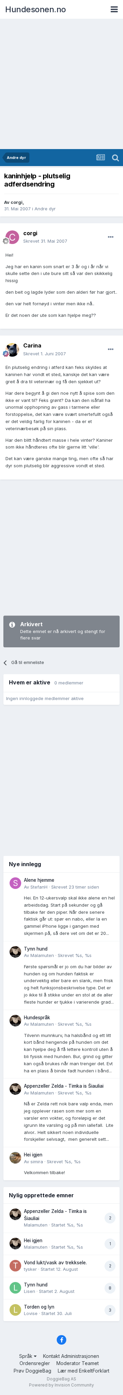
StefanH (38, 887)
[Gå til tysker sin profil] (15, 1265)
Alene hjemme (39, 880)
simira (36, 1161)
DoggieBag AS (61, 1378)
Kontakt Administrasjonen (71, 1356)
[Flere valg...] (111, 237)
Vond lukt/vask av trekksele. (55, 1262)
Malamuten (42, 955)
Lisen (29, 1291)
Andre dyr (45, 208)
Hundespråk (37, 1017)
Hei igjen (33, 1154)
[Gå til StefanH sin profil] (15, 883)
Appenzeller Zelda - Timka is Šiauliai (64, 1086)
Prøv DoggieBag (32, 1371)
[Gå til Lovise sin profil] (15, 1310)
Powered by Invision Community (61, 1385)
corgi (17, 202)
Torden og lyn (39, 1307)
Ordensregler (34, 1363)
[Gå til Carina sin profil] (12, 350)
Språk (26, 1356)
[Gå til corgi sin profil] (12, 237)
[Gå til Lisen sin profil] (15, 1288)
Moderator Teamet (77, 1363)
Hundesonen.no (35, 9)
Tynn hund (35, 949)
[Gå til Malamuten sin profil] (15, 952)
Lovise (31, 1313)
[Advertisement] (61, 84)
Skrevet (45, 241)
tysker (30, 1269)
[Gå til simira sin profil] (15, 1158)
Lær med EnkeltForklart (83, 1371)
